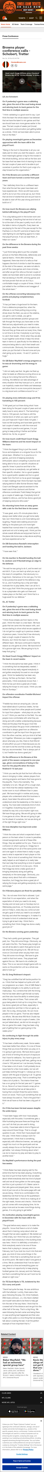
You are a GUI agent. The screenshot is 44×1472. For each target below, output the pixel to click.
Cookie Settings (22, 1454)
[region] (22, 1445)
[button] (22, 81)
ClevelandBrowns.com (18, 62)
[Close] (41, 1420)
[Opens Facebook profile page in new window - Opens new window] (12, 65)
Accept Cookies (22, 1467)
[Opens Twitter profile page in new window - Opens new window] (16, 65)
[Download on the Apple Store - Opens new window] (13, 1411)
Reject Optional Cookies (22, 1461)
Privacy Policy (28, 1449)
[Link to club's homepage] (5, 17)
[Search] (36, 18)
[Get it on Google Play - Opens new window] (29, 1412)
